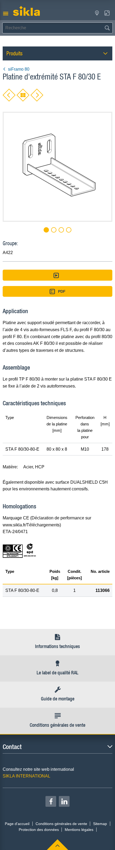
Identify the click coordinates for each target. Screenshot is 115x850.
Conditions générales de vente (61, 824)
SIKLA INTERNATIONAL (26, 776)
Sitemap (100, 824)
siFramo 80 (18, 69)
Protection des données (39, 829)
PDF (62, 291)
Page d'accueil (17, 824)
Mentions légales (79, 829)
